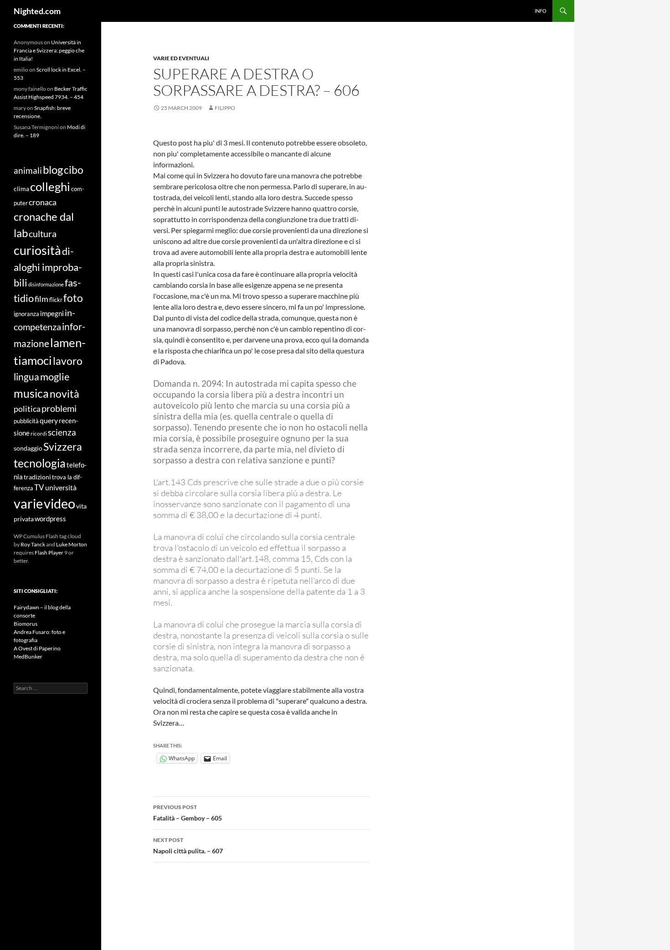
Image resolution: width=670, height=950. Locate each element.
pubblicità (26, 421)
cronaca (43, 202)
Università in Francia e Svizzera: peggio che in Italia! (49, 50)
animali (28, 171)
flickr (55, 299)
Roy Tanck (33, 544)
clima (21, 188)
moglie (55, 377)
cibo (73, 169)
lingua (26, 376)
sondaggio (28, 448)
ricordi (39, 433)
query (49, 420)
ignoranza (26, 313)
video (59, 503)
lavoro (67, 360)
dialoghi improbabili (48, 266)
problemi (59, 408)
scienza (62, 432)
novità (64, 393)
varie (28, 503)
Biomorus (25, 623)
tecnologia (40, 463)
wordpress (50, 518)
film (41, 299)
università (61, 487)
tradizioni (37, 477)
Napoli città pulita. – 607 (188, 845)
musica (31, 393)
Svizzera (62, 447)
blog (53, 169)
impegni (52, 313)
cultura (43, 233)
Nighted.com (37, 11)
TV (39, 487)
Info (540, 11)
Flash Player (49, 552)
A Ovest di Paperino (37, 648)
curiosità (37, 250)
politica (27, 409)
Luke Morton (71, 544)
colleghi (50, 186)
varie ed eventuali (181, 58)
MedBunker (28, 656)
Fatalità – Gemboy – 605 (187, 813)
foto (73, 297)
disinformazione (46, 284)
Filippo (225, 107)
